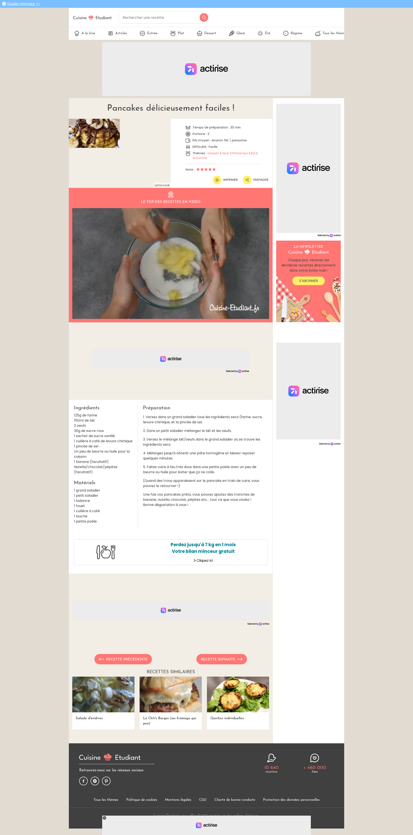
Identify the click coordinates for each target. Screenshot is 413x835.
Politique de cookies (141, 800)
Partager (260, 180)
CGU (202, 800)
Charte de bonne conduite (234, 800)
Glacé (240, 33)
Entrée (152, 33)
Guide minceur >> (23, 3)
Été (267, 33)
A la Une (88, 33)
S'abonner (308, 280)
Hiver (226, 153)
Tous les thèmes (334, 33)
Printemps (240, 153)
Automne (200, 158)
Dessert (210, 33)
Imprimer (230, 180)
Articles (121, 33)
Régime (296, 33)
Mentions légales (178, 800)
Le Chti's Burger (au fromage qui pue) (169, 721)
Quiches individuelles (227, 718)
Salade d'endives (89, 718)
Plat (181, 33)
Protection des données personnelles (291, 800)
